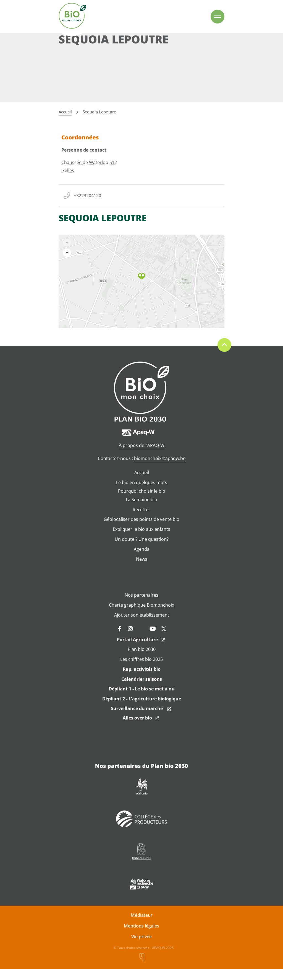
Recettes (142, 509)
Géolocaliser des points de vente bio (141, 519)
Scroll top (224, 345)
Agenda (142, 549)
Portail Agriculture (137, 640)
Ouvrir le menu (217, 17)
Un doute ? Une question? (142, 539)
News (141, 559)
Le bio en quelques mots (141, 482)
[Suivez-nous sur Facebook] (119, 628)
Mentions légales (141, 926)
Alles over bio (137, 718)
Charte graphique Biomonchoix (141, 605)
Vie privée (141, 937)
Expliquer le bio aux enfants (141, 529)
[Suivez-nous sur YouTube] (152, 628)
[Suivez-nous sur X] (163, 628)
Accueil (141, 472)
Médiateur (142, 915)
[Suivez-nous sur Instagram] (130, 628)
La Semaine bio (141, 500)
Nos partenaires (141, 595)
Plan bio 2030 (142, 649)
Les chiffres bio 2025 (141, 659)
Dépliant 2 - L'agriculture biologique (141, 699)
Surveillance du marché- (137, 708)
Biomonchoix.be (72, 16)
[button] (141, 276)
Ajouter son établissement (141, 615)
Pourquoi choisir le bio (141, 491)
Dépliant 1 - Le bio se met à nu (142, 689)
